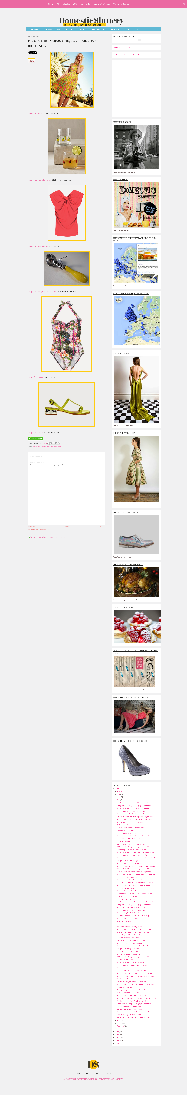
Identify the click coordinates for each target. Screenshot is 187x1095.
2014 (117, 788)
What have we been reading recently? (130, 927)
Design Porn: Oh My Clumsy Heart (129, 949)
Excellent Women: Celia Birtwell (128, 993)
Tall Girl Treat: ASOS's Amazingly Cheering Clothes (135, 816)
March (119, 1023)
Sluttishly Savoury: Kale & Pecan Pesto (130, 828)
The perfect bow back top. (38, 246)
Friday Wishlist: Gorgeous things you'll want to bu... (135, 806)
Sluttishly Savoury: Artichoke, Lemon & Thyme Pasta (135, 984)
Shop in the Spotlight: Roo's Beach (129, 954)
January (120, 1029)
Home (67, 526)
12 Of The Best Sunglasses (126, 899)
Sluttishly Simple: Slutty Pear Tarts (129, 913)
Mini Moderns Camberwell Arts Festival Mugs (133, 916)
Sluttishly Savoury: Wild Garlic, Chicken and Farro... (135, 1012)
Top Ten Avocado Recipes (126, 924)
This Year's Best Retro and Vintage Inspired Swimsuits (136, 869)
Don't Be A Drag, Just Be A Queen (129, 1015)
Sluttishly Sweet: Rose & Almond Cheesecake (133, 880)
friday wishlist (42, 447)
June (119, 797)
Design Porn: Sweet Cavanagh (127, 860)
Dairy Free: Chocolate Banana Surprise (131, 940)
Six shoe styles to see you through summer (132, 850)
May (118, 800)
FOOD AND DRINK (52, 30)
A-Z (136, 30)
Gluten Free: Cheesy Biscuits (127, 951)
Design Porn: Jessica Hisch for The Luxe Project (134, 932)
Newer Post (31, 526)
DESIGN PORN (97, 30)
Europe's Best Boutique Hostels (128, 896)
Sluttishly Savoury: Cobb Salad (127, 918)
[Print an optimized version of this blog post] (35, 440)
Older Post (102, 526)
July (118, 794)
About (96, 1073)
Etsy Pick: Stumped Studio (126, 830)
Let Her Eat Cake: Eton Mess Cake (129, 1006)
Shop (87, 1073)
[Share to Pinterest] (58, 443)
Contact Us (107, 1073)
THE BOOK (114, 30)
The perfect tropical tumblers (39, 180)
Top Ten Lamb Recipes (125, 979)
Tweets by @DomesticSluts (122, 47)
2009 (117, 1043)
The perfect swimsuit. (36, 377)
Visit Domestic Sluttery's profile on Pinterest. (129, 55)
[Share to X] (53, 443)
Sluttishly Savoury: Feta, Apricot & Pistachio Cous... (135, 929)
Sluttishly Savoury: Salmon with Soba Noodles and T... (136, 946)
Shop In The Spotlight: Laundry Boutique (131, 822)
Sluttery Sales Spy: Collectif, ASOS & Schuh (132, 962)
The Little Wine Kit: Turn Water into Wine (131, 971)
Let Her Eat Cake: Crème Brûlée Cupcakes (132, 965)
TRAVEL (81, 30)
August (120, 791)
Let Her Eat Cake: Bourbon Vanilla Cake (131, 811)
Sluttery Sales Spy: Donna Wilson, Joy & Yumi (133, 907)
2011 (117, 1037)
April (119, 1020)
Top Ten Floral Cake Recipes (127, 877)
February (120, 1026)
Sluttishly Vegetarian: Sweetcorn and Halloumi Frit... (135, 885)
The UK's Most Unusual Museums (129, 838)
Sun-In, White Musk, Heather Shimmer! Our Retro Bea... (137, 882)
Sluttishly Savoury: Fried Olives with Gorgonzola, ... (135, 872)
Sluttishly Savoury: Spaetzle (126, 968)
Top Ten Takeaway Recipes (126, 833)
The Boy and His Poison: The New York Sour (132, 1001)
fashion (35, 447)
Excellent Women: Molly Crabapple (129, 891)
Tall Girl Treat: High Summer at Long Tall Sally (133, 1017)
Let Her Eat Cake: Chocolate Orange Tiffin (132, 855)
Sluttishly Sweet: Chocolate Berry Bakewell (132, 995)
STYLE (69, 30)
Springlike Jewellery (124, 921)
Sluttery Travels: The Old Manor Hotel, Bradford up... (136, 814)
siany (59, 447)
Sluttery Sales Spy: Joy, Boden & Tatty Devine (133, 808)
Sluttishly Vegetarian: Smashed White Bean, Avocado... (136, 866)
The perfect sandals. (36, 432)
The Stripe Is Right (123, 841)
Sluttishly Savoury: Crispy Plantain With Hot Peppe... (135, 836)
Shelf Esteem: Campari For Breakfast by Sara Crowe (135, 976)
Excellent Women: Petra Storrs (128, 938)
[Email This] (48, 443)
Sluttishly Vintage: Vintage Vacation (129, 943)
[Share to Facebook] (56, 443)
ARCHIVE (119, 1079)
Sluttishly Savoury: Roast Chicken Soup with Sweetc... (136, 819)
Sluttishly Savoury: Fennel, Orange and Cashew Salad (136, 858)
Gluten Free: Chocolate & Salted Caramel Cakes (134, 894)
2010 (117, 1040)
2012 (117, 1034)
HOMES (34, 30)
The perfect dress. (35, 113)
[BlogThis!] (50, 443)
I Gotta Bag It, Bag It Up (125, 987)
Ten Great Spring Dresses (126, 888)
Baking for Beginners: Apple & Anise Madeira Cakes (135, 990)
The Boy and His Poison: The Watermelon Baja (133, 803)
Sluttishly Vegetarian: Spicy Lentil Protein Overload (135, 973)
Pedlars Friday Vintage (125, 825)
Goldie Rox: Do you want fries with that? (131, 982)
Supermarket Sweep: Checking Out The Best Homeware (137, 998)
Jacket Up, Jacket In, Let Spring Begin (130, 935)
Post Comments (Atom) (43, 529)
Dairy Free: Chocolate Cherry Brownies (131, 844)
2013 (117, 1032)
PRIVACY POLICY (106, 1079)
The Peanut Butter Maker (126, 960)
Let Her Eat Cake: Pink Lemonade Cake (131, 910)
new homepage (90, 4)
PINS (127, 30)
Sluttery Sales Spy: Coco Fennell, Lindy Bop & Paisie (135, 852)
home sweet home (52, 447)
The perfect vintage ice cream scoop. (42, 291)
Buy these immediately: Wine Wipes (130, 1009)
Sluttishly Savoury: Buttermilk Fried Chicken (132, 863)
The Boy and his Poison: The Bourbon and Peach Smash (137, 902)
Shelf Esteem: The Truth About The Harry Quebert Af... (136, 874)
